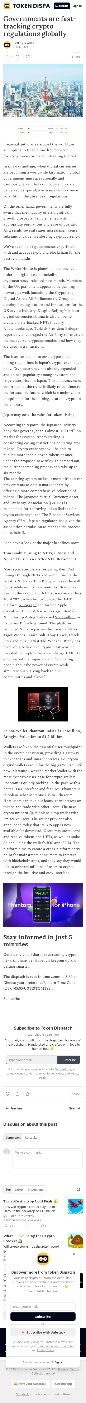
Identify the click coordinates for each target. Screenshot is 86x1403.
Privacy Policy (45, 1350)
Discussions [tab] (35, 1189)
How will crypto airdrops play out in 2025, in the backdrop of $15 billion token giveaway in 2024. (29, 1209)
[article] (43, 1213)
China (40, 316)
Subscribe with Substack (46, 1332)
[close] (74, 1254)
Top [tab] (8, 1189)
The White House (18, 268)
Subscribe (61, 6)
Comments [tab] (13, 1137)
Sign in (77, 6)
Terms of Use (66, 1342)
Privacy (63, 1369)
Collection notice (43, 1373)
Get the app (63, 1384)
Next (72, 1108)
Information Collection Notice (56, 1346)
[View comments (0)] (17, 56)
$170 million (65, 617)
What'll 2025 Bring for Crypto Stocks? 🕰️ (29, 1238)
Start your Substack (32, 1384)
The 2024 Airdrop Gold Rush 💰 (30, 1201)
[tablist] (21, 1137)
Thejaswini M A (31, 1220)
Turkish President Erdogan (56, 328)
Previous (16, 1108)
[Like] (7, 56)
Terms (74, 1369)
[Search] (78, 1189)
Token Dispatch (23, 42)
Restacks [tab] (31, 1137)
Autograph (28, 605)
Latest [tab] (19, 1189)
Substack (22, 1394)
